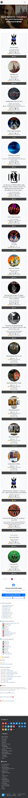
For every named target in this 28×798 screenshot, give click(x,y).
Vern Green (4, 749)
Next (24, 579)
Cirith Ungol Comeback (14, 131)
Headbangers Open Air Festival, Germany (16, 106)
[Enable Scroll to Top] (25, 795)
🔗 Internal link (14, 360)
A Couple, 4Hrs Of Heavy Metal (6, 664)
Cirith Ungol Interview (14, 217)
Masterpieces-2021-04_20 (14, 356)
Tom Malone (4, 756)
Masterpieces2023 (14, 437)
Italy (5, 627)
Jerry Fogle (5, 610)
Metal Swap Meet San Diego (12, 673)
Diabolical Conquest (14, 155)
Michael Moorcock (6, 613)
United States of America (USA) (10, 623)
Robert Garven (5, 615)
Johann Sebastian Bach (10, 682)
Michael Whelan (6, 606)
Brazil (5, 649)
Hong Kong (6, 631)
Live (3, 774)
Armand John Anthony (6, 753)
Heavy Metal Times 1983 (12, 672)
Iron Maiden (9, 679)
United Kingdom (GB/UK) (9, 633)
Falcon (14, 104)
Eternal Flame (14, 47)
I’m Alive (4, 777)
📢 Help (19, 795)
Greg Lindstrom (5, 617)
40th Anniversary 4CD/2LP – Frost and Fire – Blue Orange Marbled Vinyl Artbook (14, 491)
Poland (5, 630)
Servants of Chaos (6, 772)
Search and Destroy (6, 605)
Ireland (5, 648)
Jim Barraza (5, 616)
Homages (14, 244)
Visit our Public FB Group (7, 598)
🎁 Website (2, 700)
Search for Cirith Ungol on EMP (6, 696)
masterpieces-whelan (14, 464)
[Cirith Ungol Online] (2, 2)
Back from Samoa (14, 268)
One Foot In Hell (5, 770)
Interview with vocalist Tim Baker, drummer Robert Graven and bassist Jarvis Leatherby (14, 297)
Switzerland (6, 635)
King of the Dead (6, 612)
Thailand (5, 652)
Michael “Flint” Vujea (6, 744)
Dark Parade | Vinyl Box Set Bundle (14, 676)
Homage (3, 788)
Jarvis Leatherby (5, 752)
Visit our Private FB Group (18, 598)
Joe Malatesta (5, 746)
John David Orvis (9, 678)
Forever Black (4, 778)
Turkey (5, 644)
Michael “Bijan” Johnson (7, 750)
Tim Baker (5, 609)
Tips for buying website (9, 700)
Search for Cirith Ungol (4, 692)
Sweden (5, 642)
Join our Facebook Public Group (13, 595)
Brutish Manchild (5, 779)
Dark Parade (4, 783)
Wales (5, 641)
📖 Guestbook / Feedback (11, 795)
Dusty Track (2, 660)
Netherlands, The (7, 634)
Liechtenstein (6, 646)
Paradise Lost (14, 74)
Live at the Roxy (14, 537)
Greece (5, 628)
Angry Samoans (16, 270)
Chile (5, 651)
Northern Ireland (7, 653)
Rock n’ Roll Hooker (6, 785)
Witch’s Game (5, 775)
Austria (5, 645)
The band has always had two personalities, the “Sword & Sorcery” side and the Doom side (14, 327)
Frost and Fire (17, 494)
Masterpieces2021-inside (14, 383)
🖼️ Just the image (14, 362)
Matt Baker (4, 755)
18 (20, 579)
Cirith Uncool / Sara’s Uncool (8, 768)
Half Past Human (5, 781)
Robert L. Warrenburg (6, 748)
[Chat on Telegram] (3, 794)
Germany (5, 626)
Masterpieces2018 (14, 410)
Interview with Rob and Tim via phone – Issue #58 (14, 519)
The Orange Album (5, 764)
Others (3, 758)
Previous (5, 579)
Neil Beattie (4, 740)
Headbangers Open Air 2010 (14, 101)
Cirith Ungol (16, 76)
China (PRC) (6, 624)
